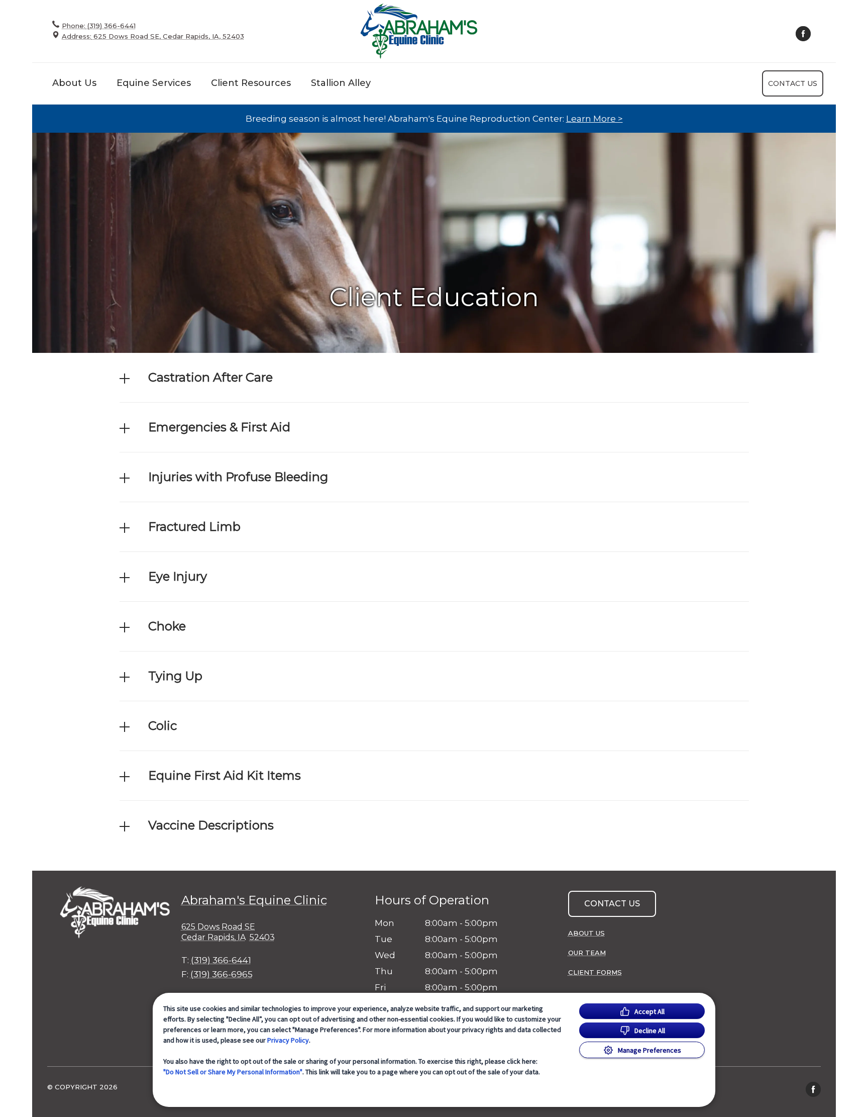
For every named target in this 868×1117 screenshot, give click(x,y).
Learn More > (594, 118)
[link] (419, 31)
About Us (74, 82)
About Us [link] (586, 933)
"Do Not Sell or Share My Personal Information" (232, 1071)
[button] (434, 377)
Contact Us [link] (792, 83)
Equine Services (154, 82)
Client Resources (251, 82)
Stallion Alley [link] (341, 82)
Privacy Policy (288, 1040)
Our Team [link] (587, 953)
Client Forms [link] (595, 972)
